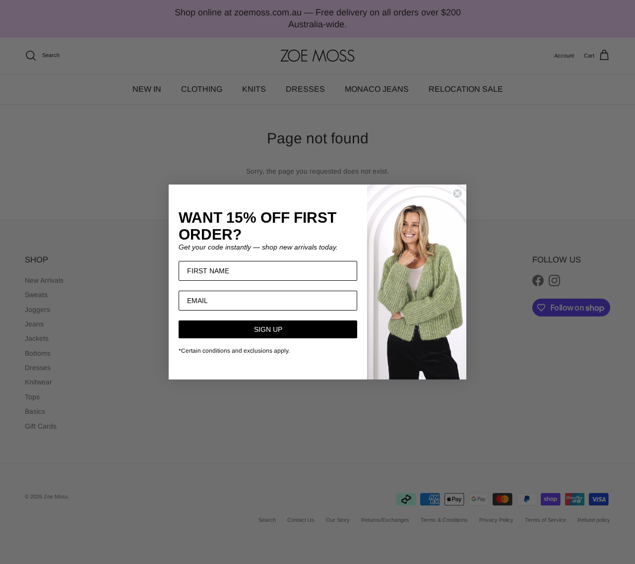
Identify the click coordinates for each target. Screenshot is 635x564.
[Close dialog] (457, 193)
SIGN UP (268, 329)
